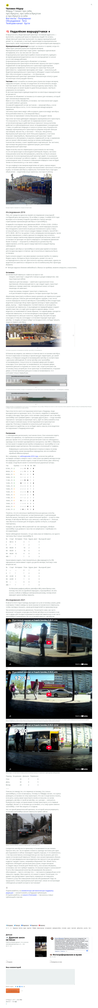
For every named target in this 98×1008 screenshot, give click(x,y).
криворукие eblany (56, 928)
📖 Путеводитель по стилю (56, 962)
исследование (48, 928)
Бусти (27, 23)
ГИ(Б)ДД (34, 928)
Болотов (20, 928)
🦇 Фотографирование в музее (66, 954)
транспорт (73, 928)
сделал (68, 928)
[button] (50, 189)
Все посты (11, 18)
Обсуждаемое (13, 20)
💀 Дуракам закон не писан (15, 938)
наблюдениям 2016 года (29, 456)
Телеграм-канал (14, 23)
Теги (24, 20)
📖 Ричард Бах (9, 962)
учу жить (86, 928)
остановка (64, 928)
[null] (9, 925)
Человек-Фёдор (92, 928)
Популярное (24, 18)
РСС (21, 999)
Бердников (15, 928)
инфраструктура (40, 928)
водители (29, 928)
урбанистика (80, 928)
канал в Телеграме (30, 895)
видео (24, 928)
